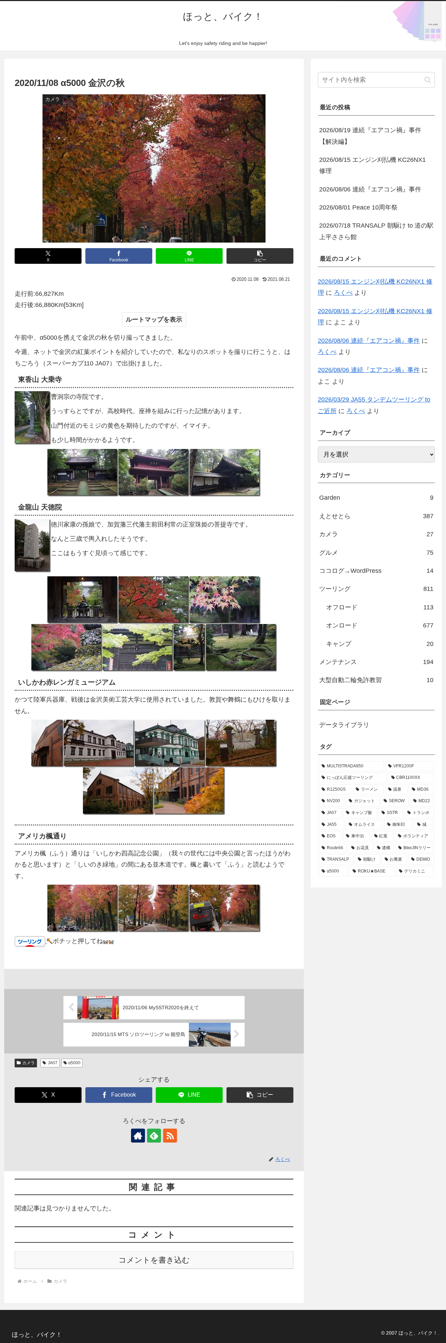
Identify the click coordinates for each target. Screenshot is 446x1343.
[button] (259, 256)
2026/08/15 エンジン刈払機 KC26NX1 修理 (372, 165)
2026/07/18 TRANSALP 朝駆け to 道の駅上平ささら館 (376, 231)
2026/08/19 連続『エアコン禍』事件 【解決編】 (370, 136)
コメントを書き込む (154, 1260)
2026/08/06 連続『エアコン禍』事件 (370, 189)
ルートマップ (144, 319)
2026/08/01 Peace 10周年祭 (358, 207)
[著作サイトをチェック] (138, 1136)
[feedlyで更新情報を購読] (154, 1136)
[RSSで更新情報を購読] (170, 1136)
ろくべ (343, 292)
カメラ (28, 1062)
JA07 (52, 1062)
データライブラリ (344, 724)
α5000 (74, 1062)
